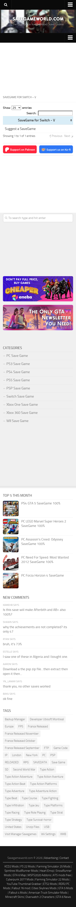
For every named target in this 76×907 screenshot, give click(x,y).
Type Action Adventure (19, 776)
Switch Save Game (20, 396)
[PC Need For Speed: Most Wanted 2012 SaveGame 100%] (11, 562)
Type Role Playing (35, 812)
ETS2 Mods (50, 884)
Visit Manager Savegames (20, 834)
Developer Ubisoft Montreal (47, 719)
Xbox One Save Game (22, 404)
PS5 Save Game (18, 380)
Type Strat (56, 812)
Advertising (51, 858)
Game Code (61, 748)
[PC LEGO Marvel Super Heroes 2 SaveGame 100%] (11, 526)
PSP (52, 755)
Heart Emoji (47, 870)
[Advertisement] (38, 68)
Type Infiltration (14, 805)
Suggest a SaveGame (20, 129)
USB (46, 827)
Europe (9, 726)
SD (6, 769)
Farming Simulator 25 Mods (53, 866)
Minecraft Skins (14, 897)
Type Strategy (13, 819)
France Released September (22, 748)
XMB (63, 834)
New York (32, 755)
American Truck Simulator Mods (48, 892)
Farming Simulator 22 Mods (52, 879)
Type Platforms (53, 805)
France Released (38, 726)
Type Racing (12, 812)
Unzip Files (32, 827)
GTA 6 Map (19, 875)
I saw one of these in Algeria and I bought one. (35, 657)
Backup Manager (15, 719)
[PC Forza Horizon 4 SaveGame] (11, 580)
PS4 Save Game (18, 372)
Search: (31, 113)
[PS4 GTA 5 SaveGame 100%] (11, 508)
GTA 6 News (63, 897)
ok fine (7, 699)
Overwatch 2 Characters (40, 897)
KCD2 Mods (11, 866)
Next (67, 136)
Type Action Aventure (50, 776)
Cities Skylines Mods (44, 888)
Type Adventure (14, 791)
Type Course (29, 798)
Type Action (47, 769)
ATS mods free (62, 875)
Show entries (17, 108)
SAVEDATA (40, 762)
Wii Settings (48, 834)
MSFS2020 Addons (39, 875)
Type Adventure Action (43, 791)
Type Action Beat (15, 784)
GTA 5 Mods (65, 888)
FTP (46, 748)
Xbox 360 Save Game (22, 413)
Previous (57, 136)
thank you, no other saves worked (26, 686)
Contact (64, 858)
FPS (20, 726)
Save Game (58, 762)
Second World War (24, 769)
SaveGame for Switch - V (36, 120)
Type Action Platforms (43, 784)
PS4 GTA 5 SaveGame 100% (40, 503)
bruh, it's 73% (12, 644)
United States (13, 827)
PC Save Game (17, 356)
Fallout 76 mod (21, 888)
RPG (26, 762)
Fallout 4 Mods (18, 892)
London (16, 755)
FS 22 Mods (27, 866)
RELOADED (12, 762)
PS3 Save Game (18, 364)
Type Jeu (34, 805)
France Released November (22, 733)
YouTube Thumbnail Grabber (24, 884)
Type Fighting (50, 798)
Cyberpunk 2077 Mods (20, 879)
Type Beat (11, 798)
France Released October (20, 741)
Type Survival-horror (39, 819)
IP (6, 755)
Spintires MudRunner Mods (21, 870)
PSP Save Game (18, 388)
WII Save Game (17, 421)
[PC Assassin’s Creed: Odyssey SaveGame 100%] (11, 544)
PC (44, 755)
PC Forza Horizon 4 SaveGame (42, 575)
